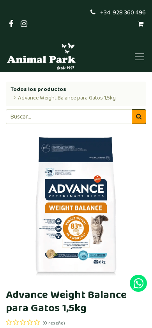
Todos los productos (38, 89)
